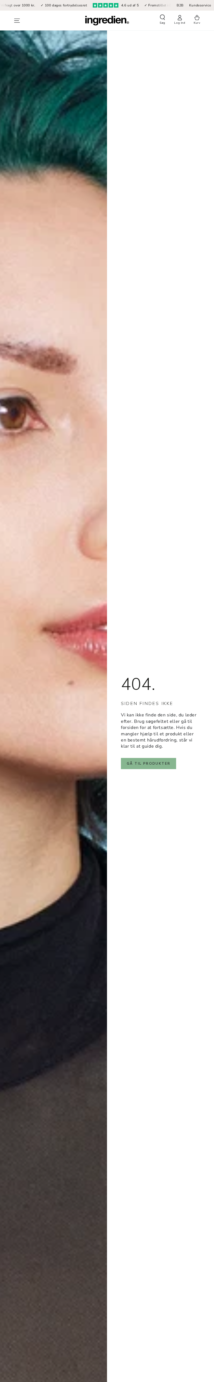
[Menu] (17, 21)
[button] (162, 20)
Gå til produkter (148, 763)
